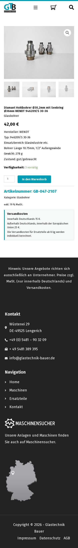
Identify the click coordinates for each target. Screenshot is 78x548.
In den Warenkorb (34, 179)
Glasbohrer (11, 116)
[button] (35, 7)
